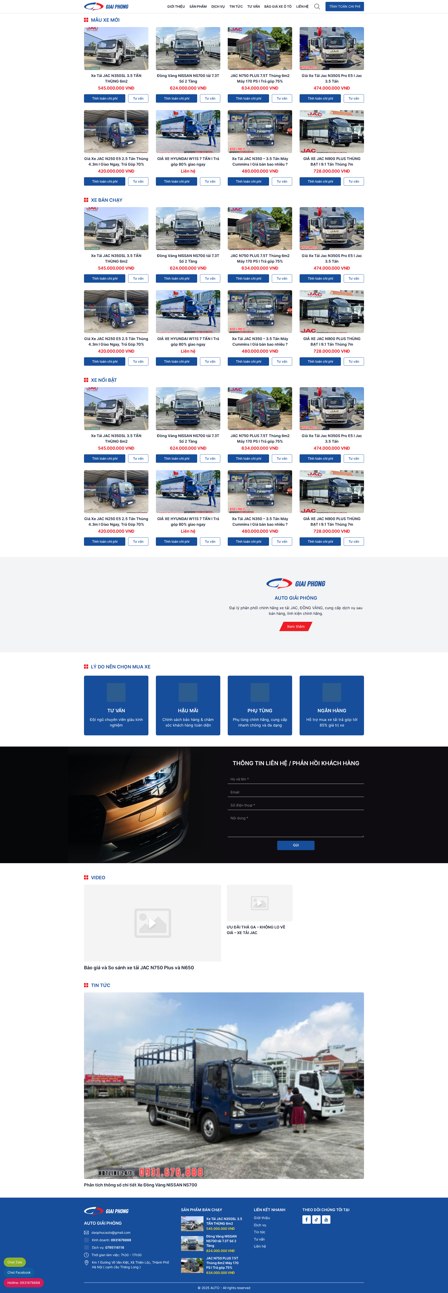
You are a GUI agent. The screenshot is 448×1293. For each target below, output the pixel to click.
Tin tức (236, 6)
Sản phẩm (198, 6)
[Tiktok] (316, 1219)
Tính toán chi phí (344, 6)
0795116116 (114, 1247)
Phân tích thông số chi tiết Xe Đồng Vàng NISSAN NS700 (140, 1184)
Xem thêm (296, 626)
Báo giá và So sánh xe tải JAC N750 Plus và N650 (139, 967)
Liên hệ (302, 6)
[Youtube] (326, 1219)
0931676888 (121, 1240)
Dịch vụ (218, 6)
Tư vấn (253, 6)
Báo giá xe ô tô (278, 6)
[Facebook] (306, 1219)
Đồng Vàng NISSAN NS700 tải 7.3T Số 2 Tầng (221, 1241)
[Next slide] (358, 1090)
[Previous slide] (89, 1090)
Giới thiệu (176, 6)
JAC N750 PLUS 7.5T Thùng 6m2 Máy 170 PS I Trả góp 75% (222, 1262)
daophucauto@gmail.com (110, 1232)
